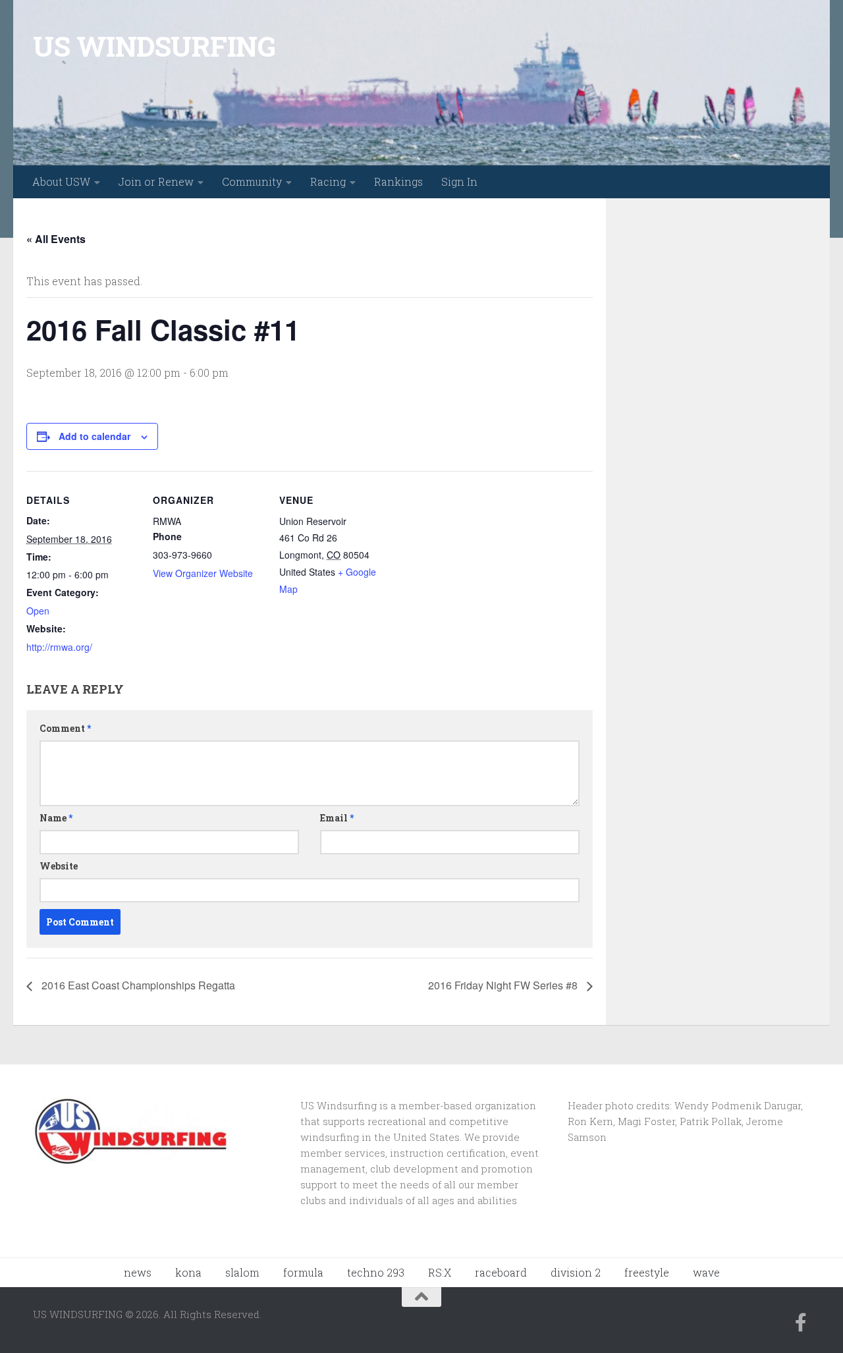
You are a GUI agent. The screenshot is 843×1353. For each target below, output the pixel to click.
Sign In (459, 181)
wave (706, 1272)
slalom (242, 1272)
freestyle (646, 1272)
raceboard (501, 1272)
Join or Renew (156, 181)
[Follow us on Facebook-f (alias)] (801, 1322)
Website (59, 866)
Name (56, 818)
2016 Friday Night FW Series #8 (504, 985)
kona (188, 1272)
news (137, 1272)
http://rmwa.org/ (59, 646)
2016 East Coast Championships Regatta (137, 985)
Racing (328, 181)
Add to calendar (94, 436)
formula (303, 1272)
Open (37, 610)
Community (252, 181)
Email (337, 818)
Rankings (398, 181)
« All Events (56, 238)
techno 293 (375, 1272)
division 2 (576, 1272)
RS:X (439, 1272)
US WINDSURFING (154, 46)
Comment (65, 728)
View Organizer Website (203, 573)
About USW (61, 181)
